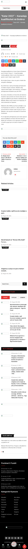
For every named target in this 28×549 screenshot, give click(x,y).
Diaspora (3, 500)
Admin (16, 169)
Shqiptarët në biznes (6, 514)
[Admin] (14, 54)
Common (22, 297)
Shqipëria (16, 512)
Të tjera (3, 516)
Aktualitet (3, 497)
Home (4, 22)
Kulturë (16, 507)
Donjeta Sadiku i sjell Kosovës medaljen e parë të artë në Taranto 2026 (18, 318)
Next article (22, 154)
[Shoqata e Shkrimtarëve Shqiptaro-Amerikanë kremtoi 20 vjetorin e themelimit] (5, 356)
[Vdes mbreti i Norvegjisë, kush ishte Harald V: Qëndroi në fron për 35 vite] (5, 326)
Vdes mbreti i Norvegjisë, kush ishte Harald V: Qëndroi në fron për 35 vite (18, 328)
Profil (2, 512)
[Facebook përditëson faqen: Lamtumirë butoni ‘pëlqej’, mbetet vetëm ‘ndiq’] (5, 368)
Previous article (7, 154)
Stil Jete (16, 514)
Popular (14, 297)
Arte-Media (9, 22)
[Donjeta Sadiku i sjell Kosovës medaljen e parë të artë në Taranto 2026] (5, 316)
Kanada (13, 46)
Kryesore (3, 507)
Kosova (16, 504)
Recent (5, 297)
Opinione (16, 509)
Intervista (3, 502)
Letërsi (3, 509)
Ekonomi (16, 500)
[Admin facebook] (12, 54)
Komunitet (4, 504)
